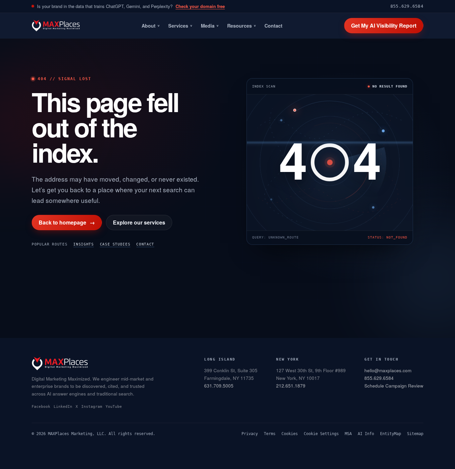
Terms (269, 433)
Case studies (115, 244)
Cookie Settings (321, 433)
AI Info (366, 433)
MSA (348, 433)
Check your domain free (200, 6)
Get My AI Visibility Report (383, 25)
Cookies (289, 433)
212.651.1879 (290, 386)
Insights (83, 244)
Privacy (249, 433)
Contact (273, 25)
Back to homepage (67, 222)
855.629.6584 (406, 6)
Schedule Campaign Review (393, 386)
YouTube (114, 406)
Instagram (91, 406)
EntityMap (390, 433)
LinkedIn (63, 406)
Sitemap (415, 433)
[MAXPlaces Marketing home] (56, 26)
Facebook (41, 406)
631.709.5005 (218, 386)
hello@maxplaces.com (387, 370)
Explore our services (139, 222)
